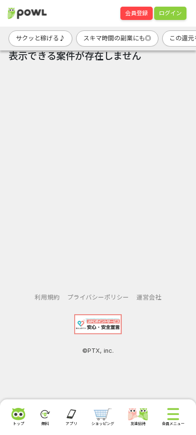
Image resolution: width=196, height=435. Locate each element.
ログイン (170, 13)
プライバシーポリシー (98, 297)
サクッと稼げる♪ (40, 38)
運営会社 (149, 297)
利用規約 (47, 297)
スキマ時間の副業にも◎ (117, 38)
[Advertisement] (98, 174)
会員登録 (136, 13)
